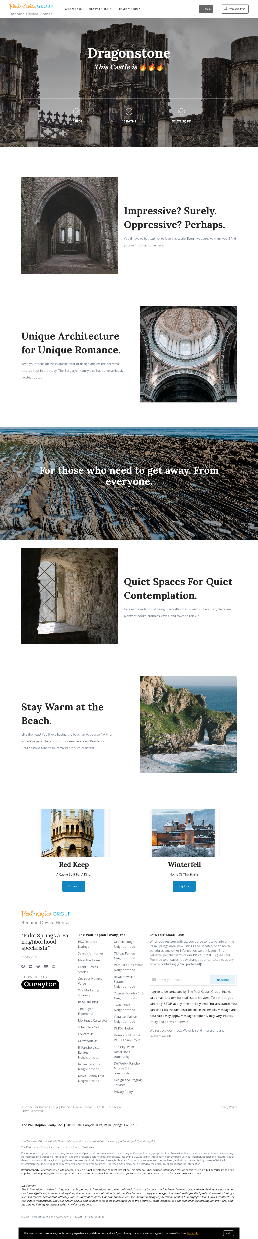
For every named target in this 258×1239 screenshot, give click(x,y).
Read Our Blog (88, 1002)
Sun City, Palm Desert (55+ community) (124, 1052)
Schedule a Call (88, 1027)
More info (193, 1233)
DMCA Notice (123, 1028)
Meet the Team (89, 960)
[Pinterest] (38, 966)
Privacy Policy (123, 1092)
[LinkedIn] (30, 966)
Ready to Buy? (129, 9)
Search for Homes (91, 953)
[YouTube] (46, 966)
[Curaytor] (40, 988)
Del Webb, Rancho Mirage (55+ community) (127, 1068)
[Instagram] (53, 966)
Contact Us (85, 1034)
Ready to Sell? (100, 9)
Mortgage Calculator (92, 1020)
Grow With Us (87, 1041)
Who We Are (73, 9)
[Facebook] (23, 966)
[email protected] (189, 964)
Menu (208, 9)
